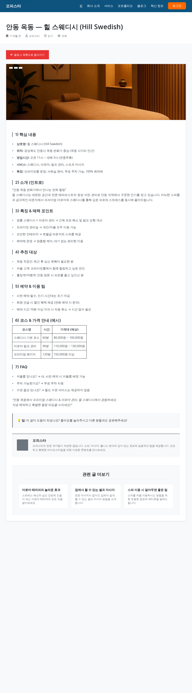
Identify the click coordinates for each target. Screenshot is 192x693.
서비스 (108, 6)
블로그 (141, 6)
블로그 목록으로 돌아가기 (29, 55)
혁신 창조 (157, 6)
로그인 (177, 6)
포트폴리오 (125, 6)
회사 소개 (93, 6)
